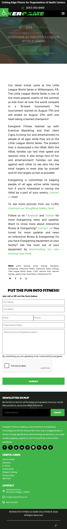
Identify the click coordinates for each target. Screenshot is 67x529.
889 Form (6, 478)
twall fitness (32, 274)
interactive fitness (27, 268)
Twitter (49, 215)
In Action (6, 466)
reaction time (45, 271)
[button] (4, 12)
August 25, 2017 (36, 33)
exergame (54, 266)
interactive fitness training (47, 268)
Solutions (6, 462)
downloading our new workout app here (33, 251)
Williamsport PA (44, 274)
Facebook (32, 215)
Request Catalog (9, 472)
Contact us (45, 228)
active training (40, 266)
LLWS (35, 271)
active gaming (23, 266)
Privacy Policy (8, 475)
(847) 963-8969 (35, 8)
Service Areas (8, 459)
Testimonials (7, 469)
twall (23, 274)
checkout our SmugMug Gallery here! (31, 208)
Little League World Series (20, 271)
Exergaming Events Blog (17, 33)
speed (17, 274)
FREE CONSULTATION (33, 50)
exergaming (13, 268)
